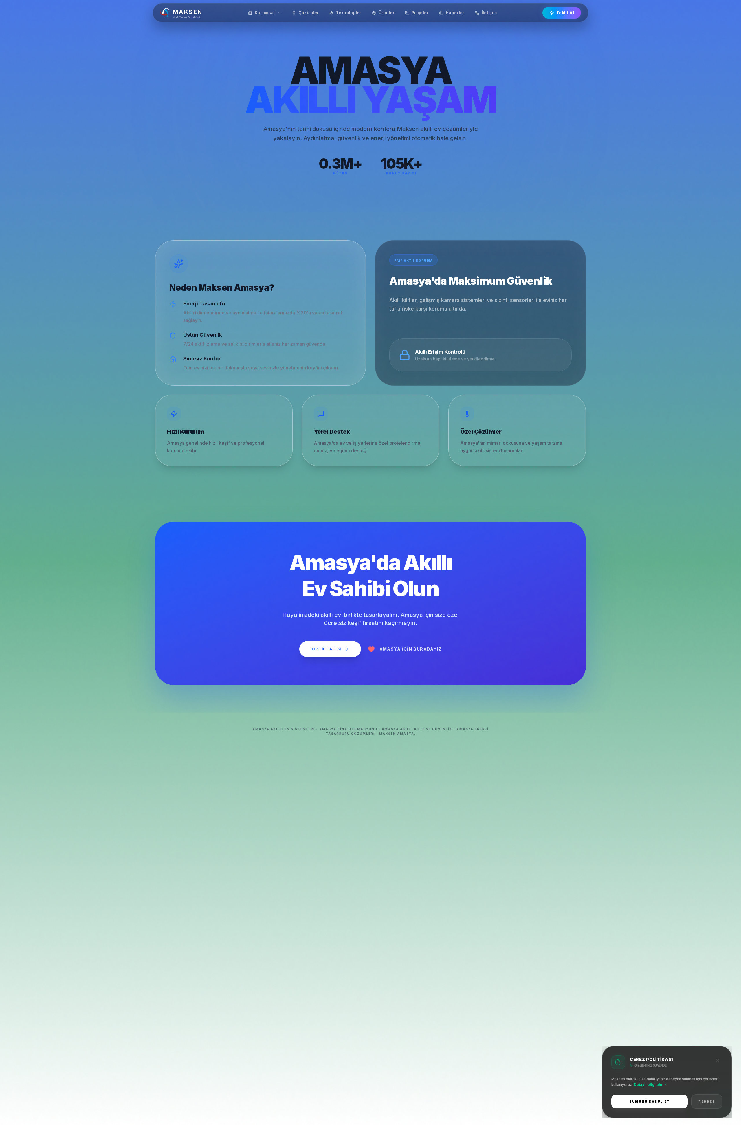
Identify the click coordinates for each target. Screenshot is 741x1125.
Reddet (706, 1101)
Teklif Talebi (326, 649)
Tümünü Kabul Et (649, 1101)
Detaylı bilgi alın (648, 1084)
